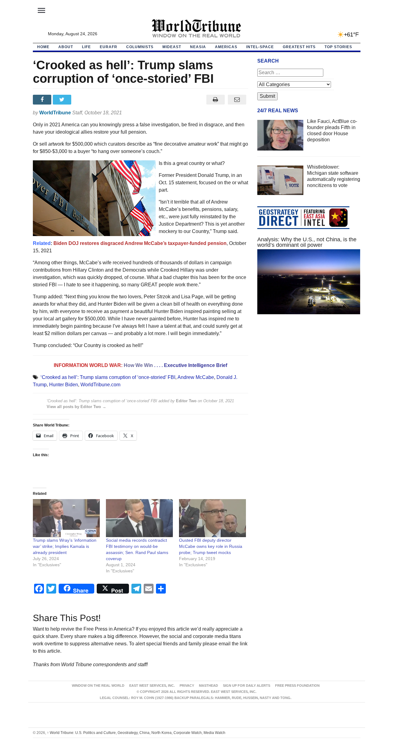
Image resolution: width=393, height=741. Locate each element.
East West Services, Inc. (152, 685)
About (65, 47)
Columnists (140, 47)
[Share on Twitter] (63, 100)
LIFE (86, 47)
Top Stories (338, 47)
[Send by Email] (237, 100)
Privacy (187, 685)
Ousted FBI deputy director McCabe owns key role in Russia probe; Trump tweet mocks (210, 546)
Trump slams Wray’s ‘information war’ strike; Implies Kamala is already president (64, 546)
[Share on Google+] (83, 100)
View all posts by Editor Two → (76, 406)
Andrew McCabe (195, 377)
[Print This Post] (215, 100)
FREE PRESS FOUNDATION (297, 685)
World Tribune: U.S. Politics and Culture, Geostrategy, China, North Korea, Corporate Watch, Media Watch (136, 733)
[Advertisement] (308, 377)
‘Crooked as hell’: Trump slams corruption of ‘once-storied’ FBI (108, 377)
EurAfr (108, 47)
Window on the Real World (98, 685)
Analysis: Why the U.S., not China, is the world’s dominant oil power (306, 242)
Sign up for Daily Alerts (246, 685)
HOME (43, 47)
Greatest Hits (299, 47)
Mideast (171, 47)
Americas (226, 47)
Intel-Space (260, 47)
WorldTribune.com (100, 384)
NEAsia (198, 47)
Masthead (208, 685)
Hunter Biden (63, 384)
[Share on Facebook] (43, 100)
